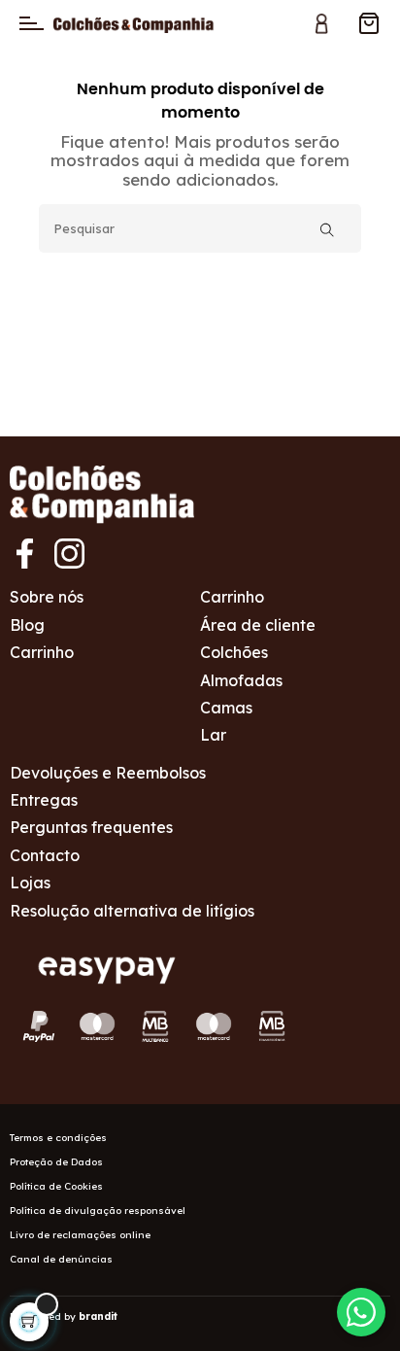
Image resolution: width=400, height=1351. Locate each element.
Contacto (45, 855)
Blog (27, 625)
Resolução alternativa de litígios (132, 910)
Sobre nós (46, 596)
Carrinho (42, 652)
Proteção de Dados (56, 1162)
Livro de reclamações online (80, 1235)
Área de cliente (258, 625)
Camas (226, 707)
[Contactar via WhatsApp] (361, 1312)
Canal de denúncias (61, 1259)
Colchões (234, 652)
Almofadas (241, 680)
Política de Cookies (56, 1186)
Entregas (44, 800)
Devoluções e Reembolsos (108, 772)
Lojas (30, 882)
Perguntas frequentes (91, 827)
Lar (213, 735)
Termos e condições (58, 1137)
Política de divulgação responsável (97, 1210)
